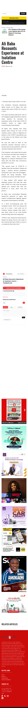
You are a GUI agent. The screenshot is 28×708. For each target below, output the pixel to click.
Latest (3, 66)
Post (23, 317)
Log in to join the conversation (14, 288)
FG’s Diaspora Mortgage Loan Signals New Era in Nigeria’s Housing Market (16, 32)
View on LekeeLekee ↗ (20, 273)
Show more (5, 297)
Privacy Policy (5, 678)
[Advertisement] (14, 260)
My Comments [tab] (11, 307)
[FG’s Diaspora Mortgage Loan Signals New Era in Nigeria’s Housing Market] (5, 32)
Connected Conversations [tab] (20, 307)
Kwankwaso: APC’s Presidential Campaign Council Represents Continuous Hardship (14, 22)
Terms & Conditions (6, 679)
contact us (9, 691)
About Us (4, 676)
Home (3, 675)
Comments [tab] (5, 307)
